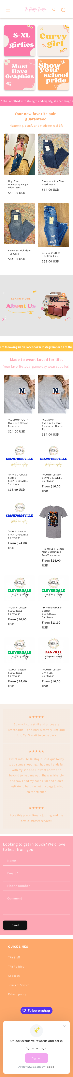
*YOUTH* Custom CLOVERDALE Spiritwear (17, 610)
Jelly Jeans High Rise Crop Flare (51, 254)
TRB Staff (14, 957)
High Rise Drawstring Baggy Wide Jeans (18, 184)
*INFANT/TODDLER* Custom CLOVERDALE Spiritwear (53, 612)
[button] (8, 9)
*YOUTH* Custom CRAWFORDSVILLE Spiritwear (52, 478)
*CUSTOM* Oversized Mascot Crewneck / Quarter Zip (53, 424)
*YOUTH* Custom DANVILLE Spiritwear (51, 672)
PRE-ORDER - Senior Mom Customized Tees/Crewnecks (53, 552)
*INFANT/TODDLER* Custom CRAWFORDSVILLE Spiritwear (19, 479)
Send (15, 925)
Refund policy (17, 994)
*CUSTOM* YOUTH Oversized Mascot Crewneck (18, 422)
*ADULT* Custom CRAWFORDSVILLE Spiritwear (18, 534)
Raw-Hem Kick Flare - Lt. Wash (19, 252)
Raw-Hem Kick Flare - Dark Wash (53, 183)
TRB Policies (16, 966)
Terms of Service (18, 985)
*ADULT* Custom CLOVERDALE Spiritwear (17, 672)
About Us (14, 975)
